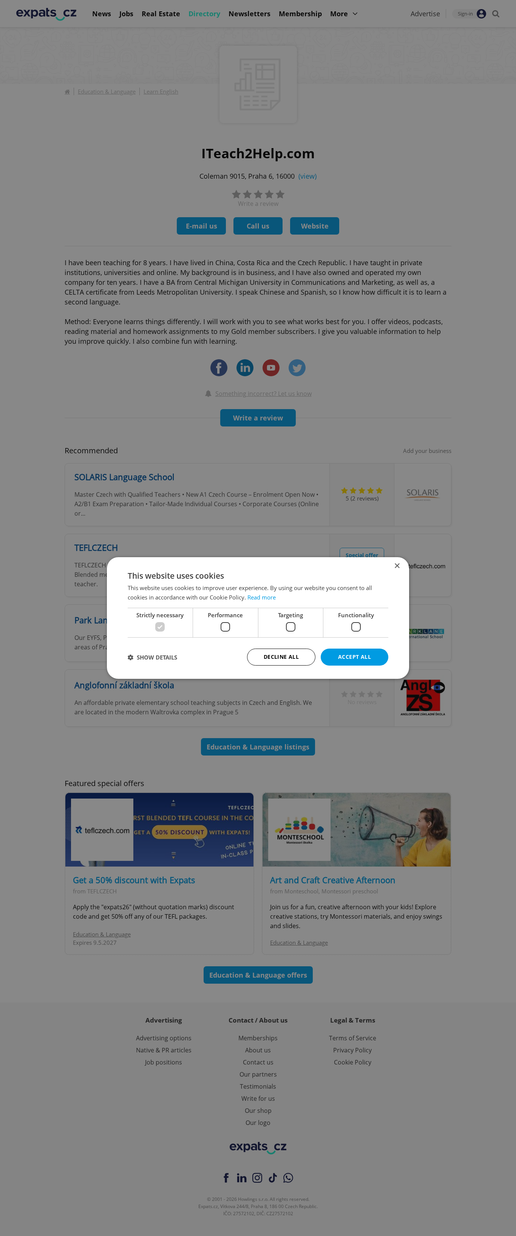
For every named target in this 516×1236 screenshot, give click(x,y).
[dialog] (258, 618)
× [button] (397, 566)
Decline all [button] (281, 656)
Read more (261, 597)
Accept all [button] (354, 656)
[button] (152, 657)
